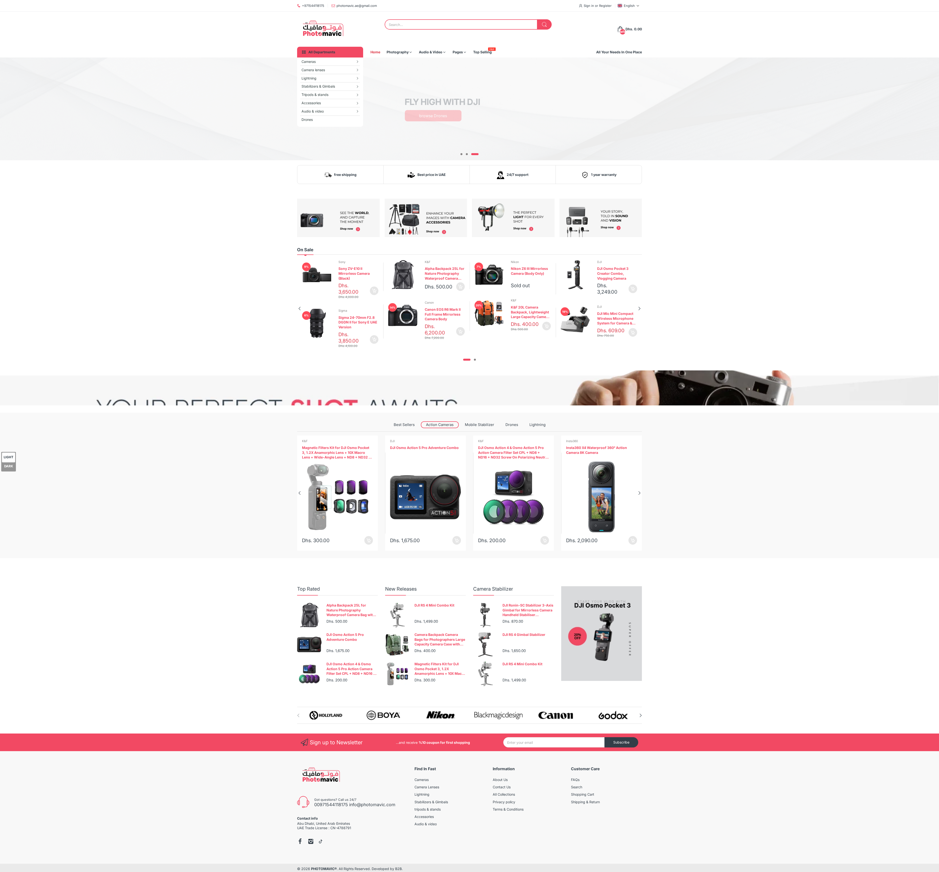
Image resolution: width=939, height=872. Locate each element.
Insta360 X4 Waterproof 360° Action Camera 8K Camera (508, 450)
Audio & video (425, 824)
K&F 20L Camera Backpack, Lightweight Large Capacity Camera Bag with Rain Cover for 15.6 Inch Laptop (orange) (530, 312)
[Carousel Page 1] (461, 154)
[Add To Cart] (374, 291)
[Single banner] (469, 387)
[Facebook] (300, 841)
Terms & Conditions (508, 809)
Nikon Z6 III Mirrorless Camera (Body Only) (529, 270)
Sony (342, 262)
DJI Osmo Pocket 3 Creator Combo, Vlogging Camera (612, 273)
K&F (427, 262)
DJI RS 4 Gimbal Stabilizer (524, 634)
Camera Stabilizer (493, 589)
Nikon (515, 262)
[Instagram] (311, 841)
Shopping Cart (582, 794)
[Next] (299, 308)
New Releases (401, 589)
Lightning (537, 424)
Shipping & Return (585, 802)
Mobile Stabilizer (479, 424)
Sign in (589, 6)
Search (576, 787)
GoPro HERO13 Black (583, 448)
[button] (628, 5)
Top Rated (308, 589)
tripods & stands (427, 809)
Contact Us (502, 787)
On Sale (305, 249)
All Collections (504, 794)
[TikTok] (321, 841)
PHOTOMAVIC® (324, 869)
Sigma (342, 310)
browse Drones (433, 115)
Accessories (424, 817)
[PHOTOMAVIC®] (321, 29)
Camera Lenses (426, 787)
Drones (511, 424)
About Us (500, 780)
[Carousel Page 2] (467, 154)
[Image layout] (582, 107)
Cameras (421, 780)
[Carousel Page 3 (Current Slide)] (475, 154)
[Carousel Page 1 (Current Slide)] (466, 360)
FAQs (575, 780)
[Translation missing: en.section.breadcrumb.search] (544, 24)
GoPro (570, 441)
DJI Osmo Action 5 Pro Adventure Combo (336, 448)
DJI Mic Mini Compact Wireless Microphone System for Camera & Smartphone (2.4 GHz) (616, 318)
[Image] (601, 633)
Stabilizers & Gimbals (431, 802)
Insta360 (484, 441)
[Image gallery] (338, 218)
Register (605, 6)
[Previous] (639, 308)
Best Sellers (404, 424)
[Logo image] (326, 715)
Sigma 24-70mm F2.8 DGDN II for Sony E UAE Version (357, 322)
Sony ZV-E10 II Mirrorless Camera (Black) (354, 273)
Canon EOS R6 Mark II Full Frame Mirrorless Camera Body (443, 314)
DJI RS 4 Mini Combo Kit (434, 605)
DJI (599, 262)
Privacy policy (504, 802)
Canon (429, 302)
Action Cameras (440, 424)
